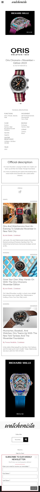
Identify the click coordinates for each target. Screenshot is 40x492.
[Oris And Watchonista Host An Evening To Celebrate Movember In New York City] (20, 213)
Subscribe (19, 434)
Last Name (6, 480)
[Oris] (20, 51)
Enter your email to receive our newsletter (16, 466)
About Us (20, 450)
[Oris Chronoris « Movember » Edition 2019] (20, 85)
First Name (6, 473)
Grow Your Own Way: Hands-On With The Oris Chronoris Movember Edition (18, 282)
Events (5, 199)
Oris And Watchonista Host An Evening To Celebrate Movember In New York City (19, 229)
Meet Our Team (20, 453)
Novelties (6, 253)
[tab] (20, 190)
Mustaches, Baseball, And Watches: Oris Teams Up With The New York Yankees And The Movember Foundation (20, 334)
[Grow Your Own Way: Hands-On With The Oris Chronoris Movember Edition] (20, 266)
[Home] (20, 1)
